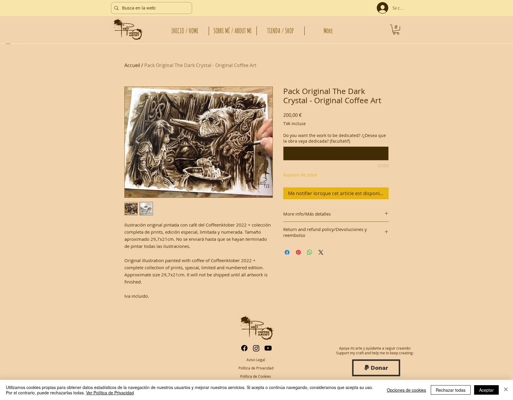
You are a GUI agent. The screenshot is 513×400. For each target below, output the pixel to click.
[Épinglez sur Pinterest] (298, 252)
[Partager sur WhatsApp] (309, 252)
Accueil (132, 65)
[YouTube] (268, 348)
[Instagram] (256, 348)
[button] (396, 30)
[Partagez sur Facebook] (287, 252)
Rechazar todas (451, 390)
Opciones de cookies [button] (406, 390)
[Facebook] (244, 348)
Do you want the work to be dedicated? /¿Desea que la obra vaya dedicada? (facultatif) (334, 138)
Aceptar (486, 390)
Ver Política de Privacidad (110, 393)
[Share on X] (320, 252)
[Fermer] (505, 390)
